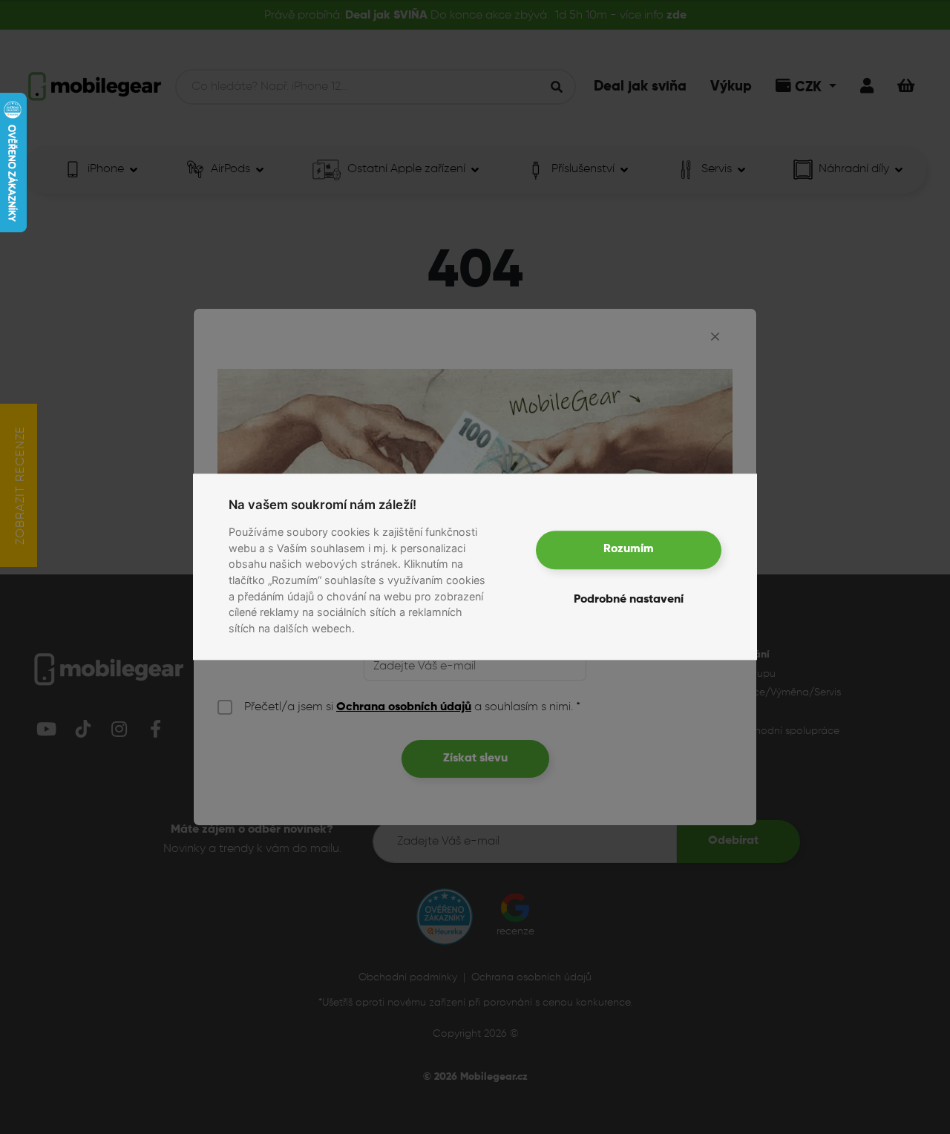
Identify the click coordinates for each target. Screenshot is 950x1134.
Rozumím (628, 550)
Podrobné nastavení (629, 600)
